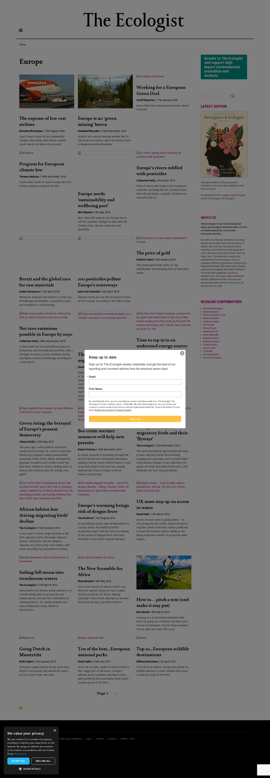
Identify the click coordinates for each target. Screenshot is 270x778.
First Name (95, 388)
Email (92, 376)
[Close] (182, 353)
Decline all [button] (43, 761)
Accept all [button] (18, 761)
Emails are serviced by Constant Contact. (113, 409)
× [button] (54, 730)
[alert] (31, 750)
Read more (20, 753)
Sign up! (135, 419)
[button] (31, 769)
